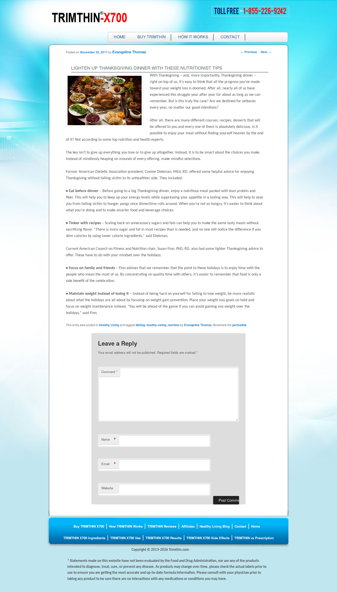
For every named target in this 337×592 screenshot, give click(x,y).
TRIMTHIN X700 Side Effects (208, 537)
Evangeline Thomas (129, 52)
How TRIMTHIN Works (126, 526)
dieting (140, 325)
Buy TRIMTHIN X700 (89, 526)
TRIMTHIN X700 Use (125, 537)
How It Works (193, 37)
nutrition (173, 325)
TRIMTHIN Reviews (162, 526)
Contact (230, 37)
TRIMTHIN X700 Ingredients (84, 537)
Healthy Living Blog (215, 526)
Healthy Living (109, 325)
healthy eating (156, 325)
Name (108, 439)
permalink (239, 325)
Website (107, 488)
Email (108, 464)
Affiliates (188, 526)
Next (266, 52)
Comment (109, 371)
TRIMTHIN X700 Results (164, 537)
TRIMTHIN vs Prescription (254, 537)
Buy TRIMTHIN (151, 37)
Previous (249, 52)
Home (120, 37)
